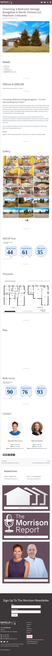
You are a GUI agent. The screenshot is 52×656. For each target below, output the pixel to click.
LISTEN (26, 537)
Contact (28, 632)
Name (13, 604)
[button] (50, 2)
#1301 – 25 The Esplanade (34, 476)
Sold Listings (6, 478)
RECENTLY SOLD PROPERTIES (26, 508)
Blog (28, 626)
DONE (14, 615)
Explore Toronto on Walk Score (8, 258)
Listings (28, 624)
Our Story (29, 622)
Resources (29, 630)
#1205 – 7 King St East (10, 476)
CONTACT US (26, 580)
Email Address (15, 609)
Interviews (29, 628)
